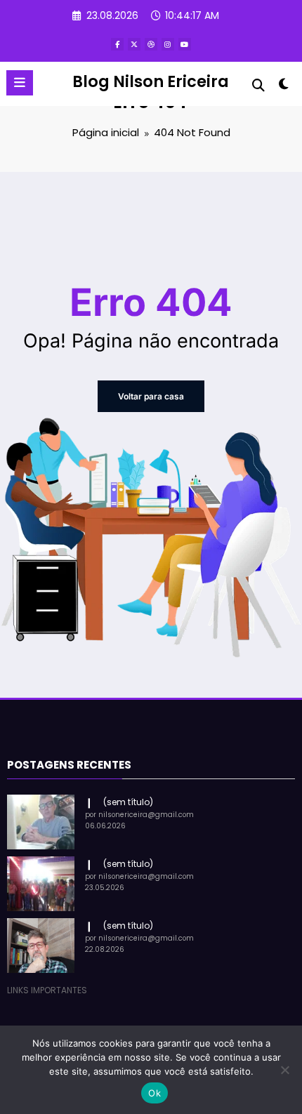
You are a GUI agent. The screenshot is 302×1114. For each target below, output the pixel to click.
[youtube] (184, 44)
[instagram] (168, 44)
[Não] (284, 1070)
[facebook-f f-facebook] (117, 44)
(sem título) (128, 802)
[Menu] (19, 82)
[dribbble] (151, 44)
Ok (154, 1093)
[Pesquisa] (258, 85)
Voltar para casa (151, 396)
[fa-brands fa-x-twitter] (134, 44)
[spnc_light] (284, 86)
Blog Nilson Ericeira (150, 81)
